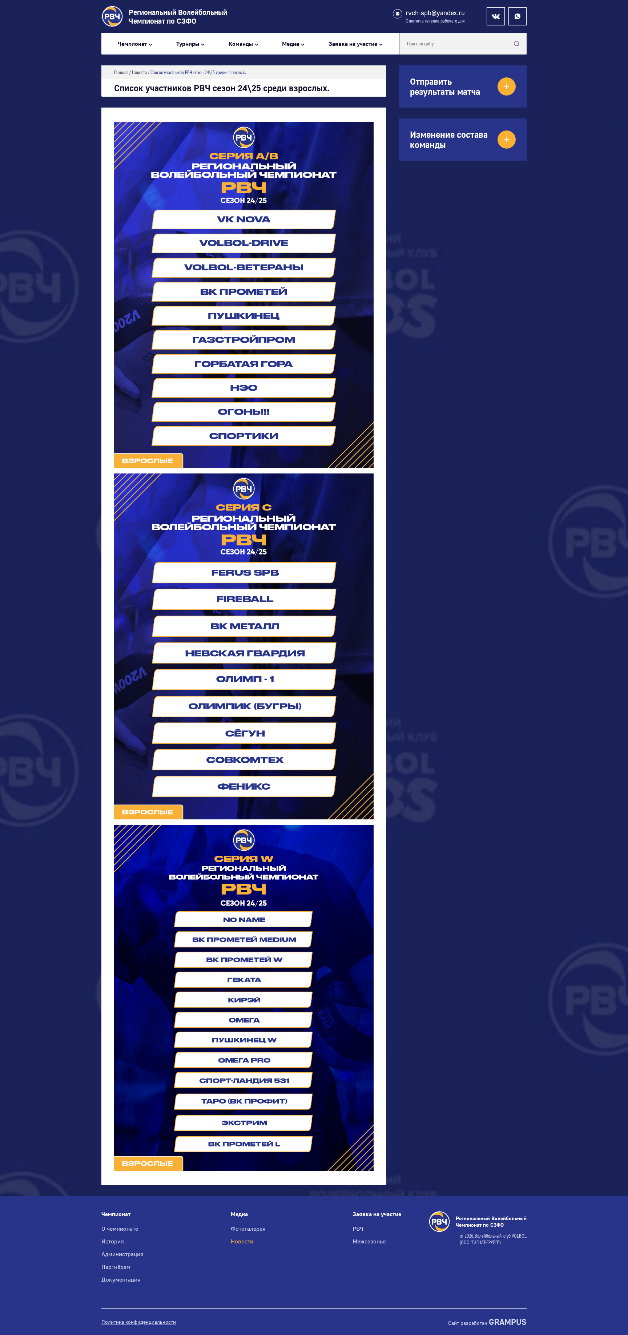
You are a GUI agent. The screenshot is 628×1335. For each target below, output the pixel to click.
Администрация (122, 1254)
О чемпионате (119, 1228)
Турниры (187, 43)
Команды (241, 43)
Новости (242, 1241)
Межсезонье (369, 1241)
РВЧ (358, 1228)
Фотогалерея (248, 1228)
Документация (121, 1279)
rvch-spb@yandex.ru (435, 13)
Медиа (290, 43)
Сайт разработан (487, 1322)
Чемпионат (132, 43)
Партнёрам (115, 1266)
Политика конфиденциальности (138, 1322)
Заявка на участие (353, 43)
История (112, 1241)
